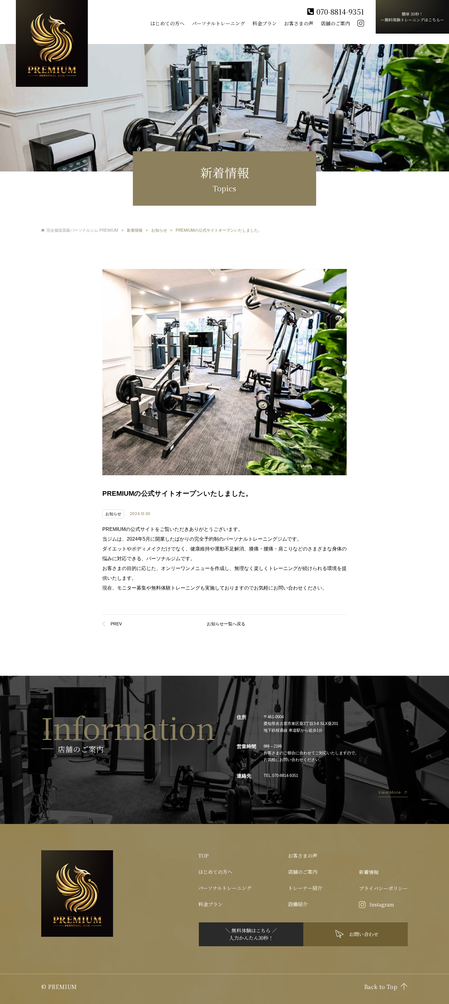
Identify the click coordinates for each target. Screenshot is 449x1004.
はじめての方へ (167, 23)
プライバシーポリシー (383, 888)
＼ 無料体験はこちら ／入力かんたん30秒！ (251, 934)
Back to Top (380, 987)
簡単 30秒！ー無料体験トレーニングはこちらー (412, 17)
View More (389, 792)
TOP (203, 855)
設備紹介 (298, 904)
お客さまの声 (298, 23)
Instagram (381, 904)
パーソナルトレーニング (218, 23)
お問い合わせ (363, 934)
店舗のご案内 (335, 23)
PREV (116, 623)
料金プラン (264, 23)
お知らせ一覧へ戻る (226, 623)
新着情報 (368, 872)
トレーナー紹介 (305, 888)
